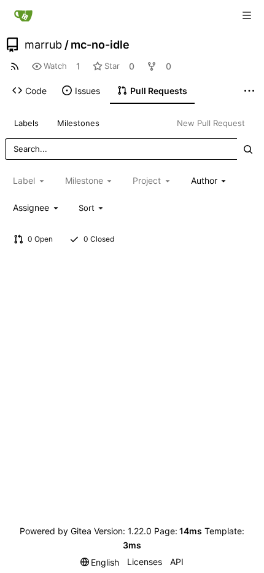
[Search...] (248, 149)
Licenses (144, 561)
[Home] (23, 15)
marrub (43, 45)
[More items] (249, 91)
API (177, 561)
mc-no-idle (100, 45)
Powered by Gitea (55, 531)
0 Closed (98, 238)
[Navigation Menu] (247, 15)
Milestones (78, 123)
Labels (26, 123)
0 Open (40, 238)
